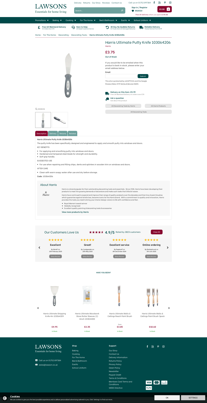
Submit (143, 76)
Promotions (40, 20)
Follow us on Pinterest (164, 2)
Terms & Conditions (117, 378)
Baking (75, 350)
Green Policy (114, 367)
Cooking (76, 354)
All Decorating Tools (139, 111)
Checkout (162, 9)
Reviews (106, 2)
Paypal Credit (115, 374)
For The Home (78, 357)
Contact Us (114, 354)
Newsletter (114, 371)
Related (72, 133)
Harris (108, 46)
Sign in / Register (139, 7)
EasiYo (75, 364)
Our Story (113, 350)
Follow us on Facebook (154, 2)
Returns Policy (115, 360)
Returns (63, 133)
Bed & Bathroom (79, 360)
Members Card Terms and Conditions (120, 383)
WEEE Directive (115, 387)
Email (107, 72)
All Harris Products (158, 106)
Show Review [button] (55, 256)
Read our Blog (159, 2)
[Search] (122, 10)
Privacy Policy (110, 83)
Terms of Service (126, 83)
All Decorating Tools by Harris (123, 106)
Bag (169, 9)
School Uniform (79, 367)
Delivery (52, 133)
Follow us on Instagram (170, 2)
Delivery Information (118, 357)
